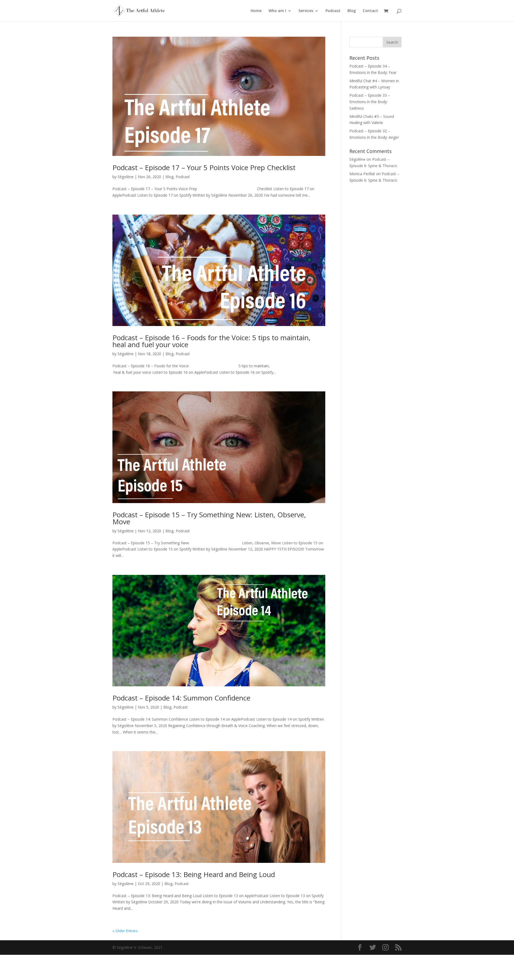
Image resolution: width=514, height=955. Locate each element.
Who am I (277, 11)
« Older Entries (125, 930)
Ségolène (126, 176)
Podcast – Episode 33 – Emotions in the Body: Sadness (369, 102)
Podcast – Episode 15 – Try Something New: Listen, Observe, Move (209, 518)
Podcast (333, 11)
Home (256, 11)
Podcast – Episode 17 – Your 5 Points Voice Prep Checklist (204, 167)
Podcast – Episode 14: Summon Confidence (181, 698)
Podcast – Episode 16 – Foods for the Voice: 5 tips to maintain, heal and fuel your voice (211, 341)
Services (305, 11)
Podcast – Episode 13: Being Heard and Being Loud (193, 874)
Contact (370, 11)
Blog (351, 11)
